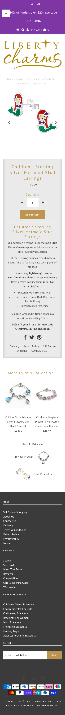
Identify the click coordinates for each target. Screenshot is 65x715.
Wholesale (9, 587)
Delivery (14, 346)
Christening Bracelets (15, 613)
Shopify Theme (53, 701)
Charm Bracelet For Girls (17, 609)
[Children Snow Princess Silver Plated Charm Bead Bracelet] (18, 407)
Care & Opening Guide (16, 582)
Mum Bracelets (12, 622)
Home (10, 79)
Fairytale (21, 79)
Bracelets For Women (16, 617)
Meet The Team (12, 569)
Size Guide (9, 565)
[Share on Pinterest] (39, 338)
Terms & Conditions (14, 530)
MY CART (40, 29)
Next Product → (43, 474)
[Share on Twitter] (31, 338)
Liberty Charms (33, 701)
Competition (10, 578)
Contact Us (9, 521)
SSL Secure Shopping (15, 512)
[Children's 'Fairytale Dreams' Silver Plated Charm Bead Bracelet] (46, 407)
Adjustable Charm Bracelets (19, 635)
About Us (8, 516)
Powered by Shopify (47, 705)
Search (7, 560)
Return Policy (31, 346)
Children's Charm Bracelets (18, 604)
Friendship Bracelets (15, 626)
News (6, 543)
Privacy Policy (11, 538)
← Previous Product (21, 456)
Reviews (8, 574)
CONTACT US (39, 350)
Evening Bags (11, 631)
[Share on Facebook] (25, 338)
